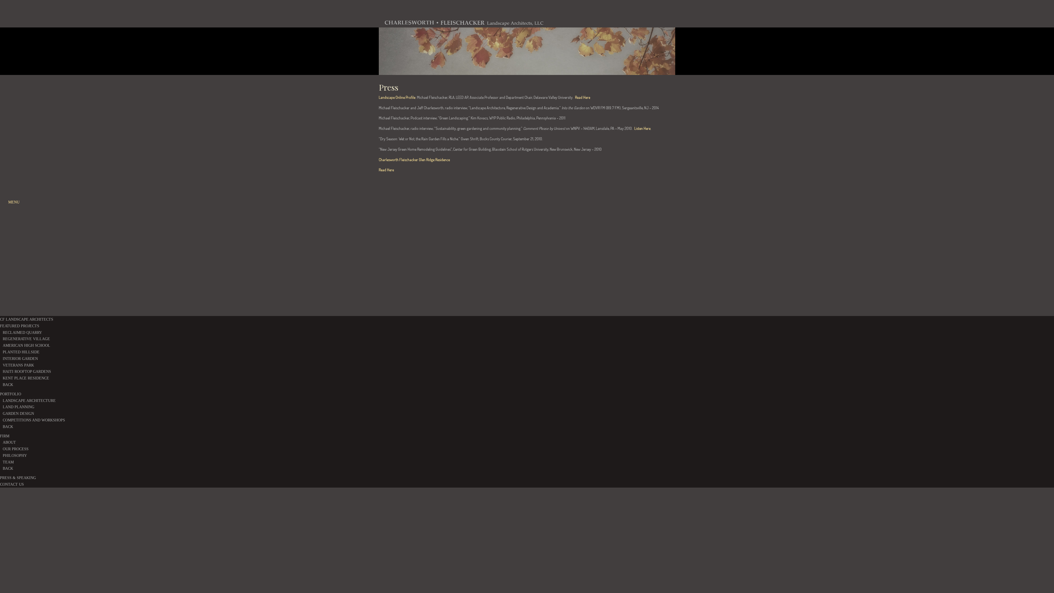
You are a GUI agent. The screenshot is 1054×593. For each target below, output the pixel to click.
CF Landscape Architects (26, 319)
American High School (26, 345)
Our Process (16, 449)
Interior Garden (20, 359)
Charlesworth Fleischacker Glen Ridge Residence (414, 159)
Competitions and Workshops (34, 420)
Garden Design (18, 414)
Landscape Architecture (29, 401)
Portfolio (10, 394)
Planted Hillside (21, 352)
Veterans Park (18, 365)
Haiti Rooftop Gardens (27, 372)
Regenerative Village (26, 339)
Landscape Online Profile (397, 97)
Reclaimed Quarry (22, 333)
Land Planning (18, 407)
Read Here (582, 97)
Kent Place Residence (26, 378)
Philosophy (15, 456)
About (9, 442)
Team (8, 462)
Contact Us (12, 484)
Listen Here (642, 128)
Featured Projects (19, 326)
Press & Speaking (18, 478)
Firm (4, 436)
